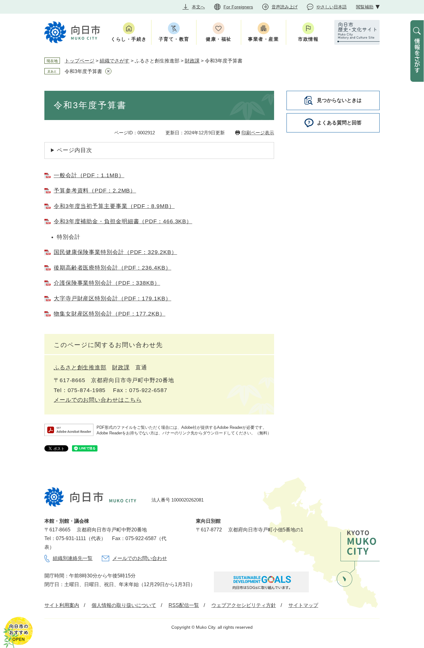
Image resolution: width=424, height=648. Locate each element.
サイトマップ (303, 605)
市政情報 (308, 39)
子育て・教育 (174, 39)
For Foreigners (238, 6)
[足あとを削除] (108, 71)
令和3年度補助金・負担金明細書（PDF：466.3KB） (123, 221)
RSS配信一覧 (184, 605)
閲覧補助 (364, 6)
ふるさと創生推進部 (80, 367)
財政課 (192, 60)
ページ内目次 (74, 150)
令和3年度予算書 (83, 71)
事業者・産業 (263, 39)
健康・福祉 (219, 39)
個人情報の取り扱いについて (124, 605)
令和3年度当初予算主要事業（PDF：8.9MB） (114, 206)
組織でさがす (114, 60)
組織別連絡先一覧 (72, 558)
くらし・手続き (129, 39)
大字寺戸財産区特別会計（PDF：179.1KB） (112, 298)
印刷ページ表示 (257, 132)
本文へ (198, 6)
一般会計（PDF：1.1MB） (89, 175)
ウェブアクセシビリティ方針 (243, 605)
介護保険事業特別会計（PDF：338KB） (107, 283)
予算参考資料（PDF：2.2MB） (95, 190)
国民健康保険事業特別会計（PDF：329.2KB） (115, 252)
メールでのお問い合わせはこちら (98, 400)
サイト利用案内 (61, 605)
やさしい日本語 (331, 6)
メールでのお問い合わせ (139, 558)
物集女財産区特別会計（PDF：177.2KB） (109, 314)
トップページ (79, 60)
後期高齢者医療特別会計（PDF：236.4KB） (112, 268)
